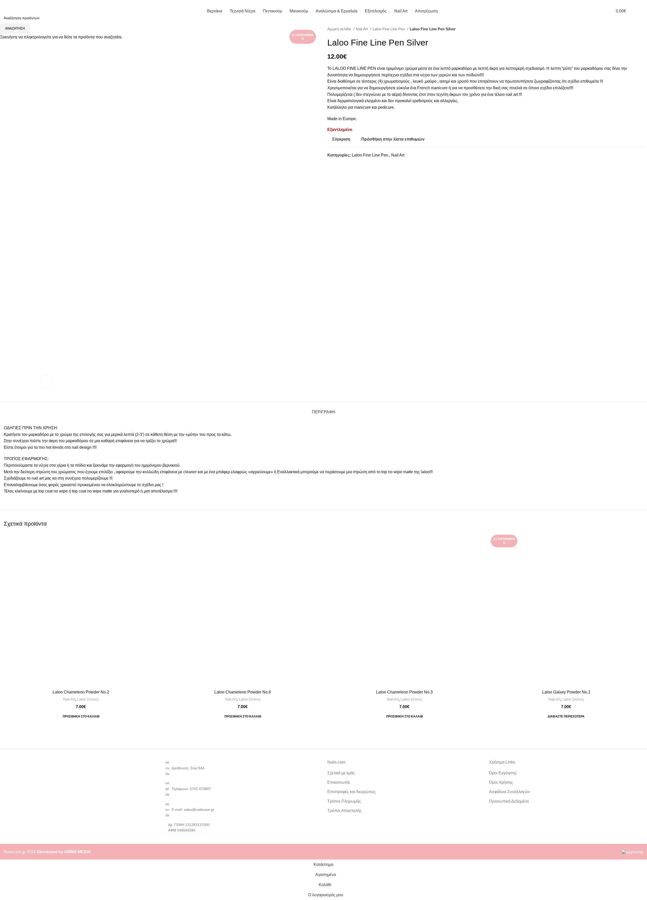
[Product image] (81, 610)
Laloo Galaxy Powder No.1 (566, 692)
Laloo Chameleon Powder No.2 (81, 692)
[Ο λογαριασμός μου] (601, 11)
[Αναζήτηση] (642, 11)
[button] (81, 716)
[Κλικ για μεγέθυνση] (47, 381)
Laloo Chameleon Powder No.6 (242, 692)
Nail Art (69, 699)
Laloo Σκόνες (88, 699)
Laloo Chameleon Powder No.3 (404, 692)
